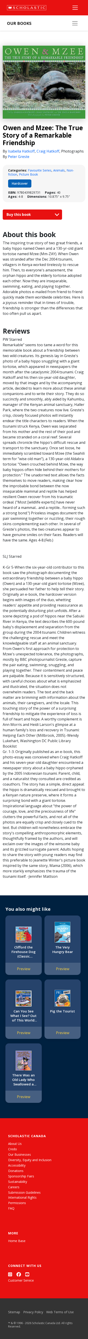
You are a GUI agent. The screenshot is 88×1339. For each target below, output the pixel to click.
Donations (15, 1171)
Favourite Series (39, 170)
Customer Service (21, 1280)
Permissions (17, 1203)
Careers (13, 1187)
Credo (12, 1149)
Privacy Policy (33, 1312)
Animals (59, 170)
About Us (15, 1143)
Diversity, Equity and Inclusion (29, 1160)
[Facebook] (18, 1274)
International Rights (22, 1197)
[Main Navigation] (75, 7)
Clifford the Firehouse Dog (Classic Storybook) (24, 951)
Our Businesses (19, 1154)
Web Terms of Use (60, 1312)
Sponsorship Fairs (21, 1176)
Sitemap (14, 1312)
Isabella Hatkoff (21, 151)
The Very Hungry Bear (62, 949)
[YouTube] (27, 1274)
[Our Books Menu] (75, 23)
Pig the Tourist (62, 1011)
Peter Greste (18, 156)
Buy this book (19, 214)
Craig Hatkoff (48, 151)
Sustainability (17, 1181)
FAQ (11, 1208)
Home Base (16, 1241)
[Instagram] (10, 1274)
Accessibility (16, 1165)
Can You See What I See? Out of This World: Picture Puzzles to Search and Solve (23, 1015)
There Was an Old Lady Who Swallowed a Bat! (23, 1079)
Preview (23, 968)
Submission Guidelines (24, 1192)
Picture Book (28, 174)
